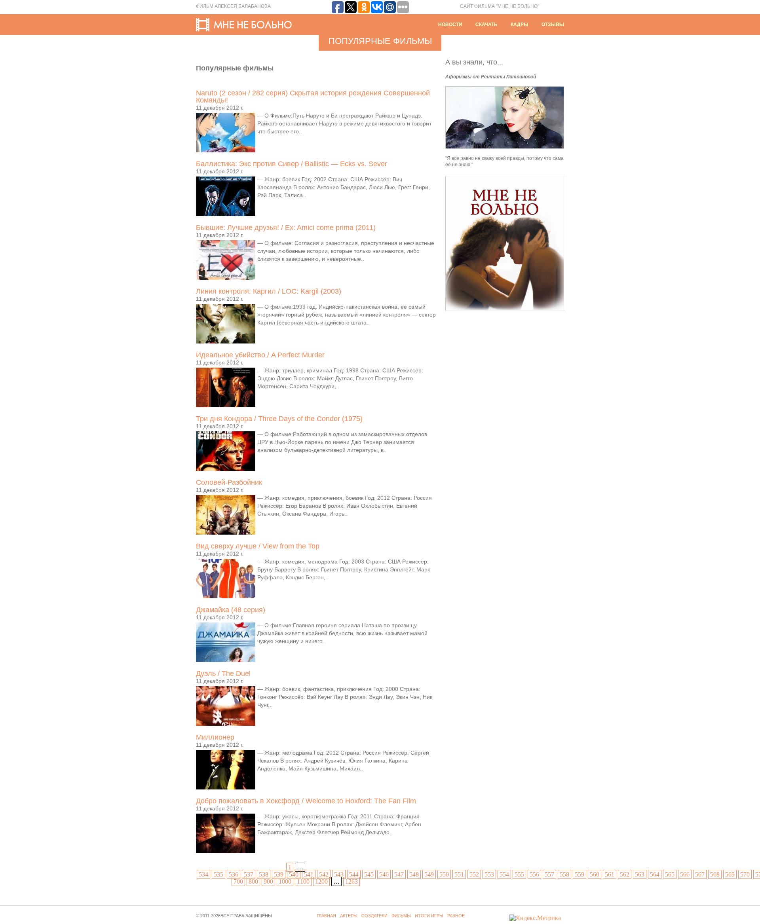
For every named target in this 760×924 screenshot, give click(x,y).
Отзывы (553, 24)
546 (384, 874)
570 (745, 874)
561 (609, 874)
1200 (321, 881)
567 (700, 874)
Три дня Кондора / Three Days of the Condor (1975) (279, 419)
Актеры (348, 915)
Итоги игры (429, 915)
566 (685, 874)
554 (504, 874)
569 (730, 874)
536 (233, 874)
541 (309, 874)
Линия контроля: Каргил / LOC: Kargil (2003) (268, 291)
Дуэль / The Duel (223, 673)
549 (429, 874)
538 (263, 874)
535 (218, 874)
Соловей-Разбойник (229, 482)
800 (253, 881)
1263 (351, 881)
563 (639, 874)
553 (489, 874)
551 (459, 874)
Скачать (486, 24)
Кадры (519, 24)
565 (669, 874)
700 (238, 881)
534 (203, 874)
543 (339, 874)
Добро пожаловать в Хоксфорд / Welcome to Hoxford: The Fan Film (306, 801)
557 (549, 874)
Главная (326, 915)
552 (474, 874)
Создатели (374, 915)
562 (624, 874)
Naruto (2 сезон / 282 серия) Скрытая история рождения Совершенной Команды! (313, 96)
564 (654, 874)
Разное (456, 915)
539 (278, 874)
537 (248, 874)
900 (268, 881)
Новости (450, 24)
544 (354, 874)
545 (369, 874)
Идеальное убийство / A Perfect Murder (260, 355)
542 (324, 874)
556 (534, 874)
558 (564, 874)
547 (399, 874)
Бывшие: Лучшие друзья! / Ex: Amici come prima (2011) (286, 227)
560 (594, 874)
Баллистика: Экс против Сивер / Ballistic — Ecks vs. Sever (291, 164)
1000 (285, 881)
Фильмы (401, 915)
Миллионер (215, 737)
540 (293, 874)
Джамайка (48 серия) (230, 610)
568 (715, 874)
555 (519, 874)
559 (579, 874)
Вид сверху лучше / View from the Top (257, 546)
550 (444, 874)
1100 (303, 881)
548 (414, 874)
